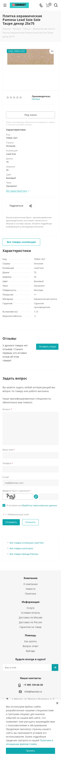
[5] (20, 97)
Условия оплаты (30, 612)
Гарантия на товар (30, 627)
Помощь (30, 635)
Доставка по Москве (30, 617)
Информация (30, 602)
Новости (30, 588)
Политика (30, 593)
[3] (14, 97)
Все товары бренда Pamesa (24, 553)
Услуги (30, 608)
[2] (11, 97)
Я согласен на (31, 505)
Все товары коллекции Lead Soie (27, 542)
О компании (30, 584)
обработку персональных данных (39, 505)
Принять (30, 750)
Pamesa (36, 99)
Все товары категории (21, 548)
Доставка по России (30, 622)
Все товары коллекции (21, 242)
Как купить (30, 641)
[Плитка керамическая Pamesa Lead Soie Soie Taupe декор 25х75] (30, 66)
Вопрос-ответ (30, 646)
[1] (7, 97)
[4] (17, 97)
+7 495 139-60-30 (33, 684)
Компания (30, 578)
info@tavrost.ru (33, 691)
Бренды (30, 650)
